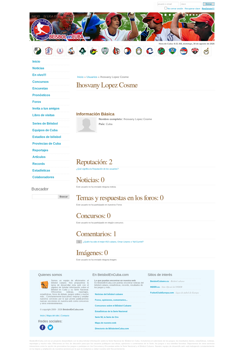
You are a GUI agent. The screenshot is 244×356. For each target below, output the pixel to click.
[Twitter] (50, 330)
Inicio (80, 76)
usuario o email (165, 4)
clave (183, 4)
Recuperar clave (192, 8)
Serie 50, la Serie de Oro (107, 317)
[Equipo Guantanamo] (206, 55)
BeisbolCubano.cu (167, 281)
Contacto (65, 315)
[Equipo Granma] (184, 55)
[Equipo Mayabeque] (71, 55)
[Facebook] (42, 330)
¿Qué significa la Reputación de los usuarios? (97, 169)
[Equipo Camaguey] (150, 55)
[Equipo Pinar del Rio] (37, 55)
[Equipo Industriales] (49, 55)
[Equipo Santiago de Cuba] (195, 55)
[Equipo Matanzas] (94, 55)
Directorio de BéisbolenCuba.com (112, 328)
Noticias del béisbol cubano (109, 294)
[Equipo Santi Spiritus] (127, 55)
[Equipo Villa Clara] (116, 55)
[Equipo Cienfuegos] (105, 55)
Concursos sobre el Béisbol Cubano (113, 305)
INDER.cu (166, 286)
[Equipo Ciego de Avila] (139, 55)
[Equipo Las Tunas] (161, 55)
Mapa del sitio (53, 315)
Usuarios (92, 76)
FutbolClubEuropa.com (174, 292)
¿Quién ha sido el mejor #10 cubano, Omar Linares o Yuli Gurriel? (113, 242)
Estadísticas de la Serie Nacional (111, 311)
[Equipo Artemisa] (60, 55)
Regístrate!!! (208, 8)
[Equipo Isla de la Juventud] (82, 55)
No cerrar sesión (175, 8)
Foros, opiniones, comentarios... (111, 300)
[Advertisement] (145, 65)
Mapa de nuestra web (105, 323)
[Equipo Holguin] (172, 55)
